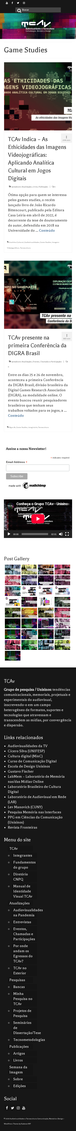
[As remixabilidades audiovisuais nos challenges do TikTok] (62, 645)
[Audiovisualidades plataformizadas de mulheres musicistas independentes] (28, 569)
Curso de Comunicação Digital (32, 761)
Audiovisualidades (31, 242)
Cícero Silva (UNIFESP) (26, 751)
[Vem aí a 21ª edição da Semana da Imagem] (45, 602)
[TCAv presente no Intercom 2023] (28, 612)
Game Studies (45, 242)
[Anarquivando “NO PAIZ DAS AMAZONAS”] (62, 623)
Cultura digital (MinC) (25, 756)
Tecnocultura (25, 248)
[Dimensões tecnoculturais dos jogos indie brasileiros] (62, 580)
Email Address (16, 462)
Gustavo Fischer (21, 771)
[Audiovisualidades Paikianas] (12, 645)
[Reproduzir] (9, 534)
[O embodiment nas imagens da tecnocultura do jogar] (45, 569)
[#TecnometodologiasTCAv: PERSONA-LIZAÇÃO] (45, 634)
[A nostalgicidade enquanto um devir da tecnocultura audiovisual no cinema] (62, 602)
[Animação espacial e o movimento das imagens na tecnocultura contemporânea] (28, 580)
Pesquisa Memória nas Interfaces (34, 812)
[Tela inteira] (67, 534)
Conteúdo (47, 230)
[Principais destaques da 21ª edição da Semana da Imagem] (28, 591)
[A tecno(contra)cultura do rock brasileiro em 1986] (62, 634)
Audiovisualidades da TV (28, 746)
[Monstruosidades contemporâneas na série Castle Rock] (12, 569)
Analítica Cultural (16, 242)
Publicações (43, 187)
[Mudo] (61, 534)
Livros (35, 187)
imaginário (32, 427)
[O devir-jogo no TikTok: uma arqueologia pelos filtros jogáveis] (12, 612)
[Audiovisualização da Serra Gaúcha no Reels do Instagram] (28, 645)
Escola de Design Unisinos (29, 766)
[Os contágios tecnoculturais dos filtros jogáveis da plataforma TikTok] (62, 569)
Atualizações (27, 187)
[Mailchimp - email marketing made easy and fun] (27, 485)
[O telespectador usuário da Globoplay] (12, 580)
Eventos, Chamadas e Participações (47, 362)
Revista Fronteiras (22, 827)
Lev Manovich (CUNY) (25, 807)
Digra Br (12, 427)
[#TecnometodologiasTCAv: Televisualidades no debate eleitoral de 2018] (12, 656)
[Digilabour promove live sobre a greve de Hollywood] (12, 591)
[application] (38, 518)
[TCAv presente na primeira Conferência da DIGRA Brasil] (38, 294)
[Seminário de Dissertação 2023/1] (45, 645)
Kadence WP (26, 1124)
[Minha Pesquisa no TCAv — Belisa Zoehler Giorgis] (45, 623)
